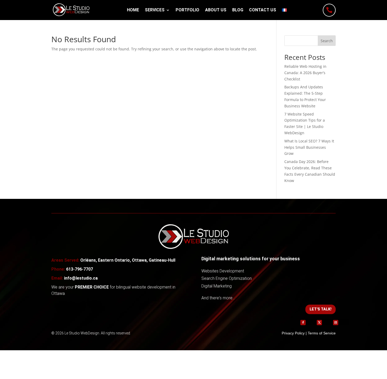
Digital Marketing (216, 286)
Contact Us (262, 9)
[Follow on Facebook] (303, 322)
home (133, 9)
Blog (237, 9)
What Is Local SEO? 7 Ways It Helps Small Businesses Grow (309, 147)
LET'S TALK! (320, 309)
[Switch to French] (284, 10)
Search (327, 40)
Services (155, 9)
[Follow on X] (319, 322)
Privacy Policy (293, 333)
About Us (215, 9)
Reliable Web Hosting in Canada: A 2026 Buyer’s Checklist (305, 72)
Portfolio (187, 9)
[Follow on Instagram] (335, 322)
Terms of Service (322, 333)
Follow (311, 322)
